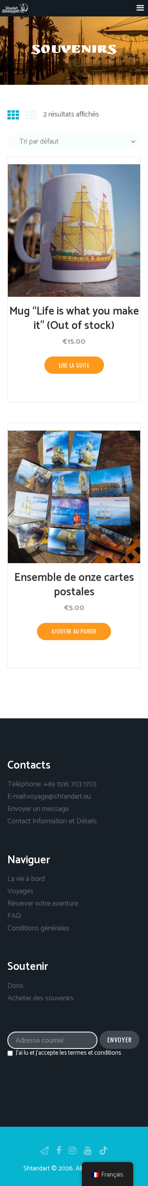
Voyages (20, 891)
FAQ (14, 916)
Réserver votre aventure (42, 903)
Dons (15, 986)
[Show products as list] (31, 116)
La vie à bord (26, 879)
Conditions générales (38, 928)
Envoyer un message (38, 809)
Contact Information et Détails (52, 821)
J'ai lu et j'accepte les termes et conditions (68, 1053)
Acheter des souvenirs (40, 998)
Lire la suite (74, 365)
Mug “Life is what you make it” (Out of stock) (74, 318)
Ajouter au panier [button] (74, 631)
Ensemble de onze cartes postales (74, 585)
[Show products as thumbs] (13, 116)
